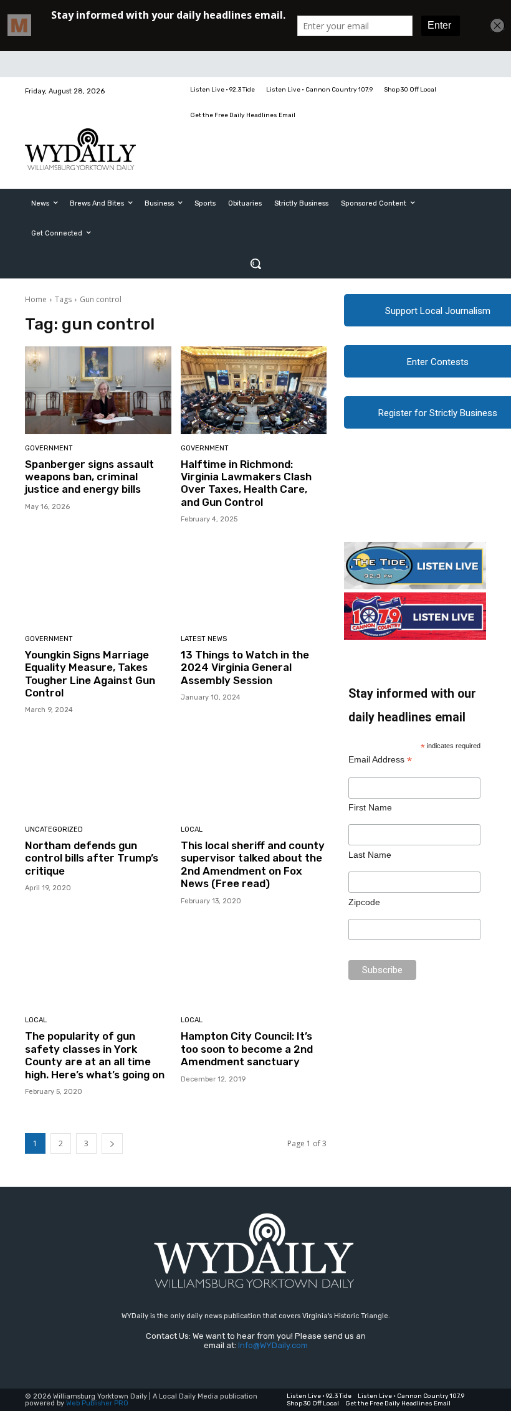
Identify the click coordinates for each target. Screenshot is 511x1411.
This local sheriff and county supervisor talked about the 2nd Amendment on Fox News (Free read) (253, 864)
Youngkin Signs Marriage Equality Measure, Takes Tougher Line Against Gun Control (90, 673)
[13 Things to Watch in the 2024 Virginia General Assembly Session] (254, 581)
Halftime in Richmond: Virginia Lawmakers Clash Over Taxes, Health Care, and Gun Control (246, 483)
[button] (255, 263)
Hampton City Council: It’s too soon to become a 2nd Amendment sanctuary (247, 1049)
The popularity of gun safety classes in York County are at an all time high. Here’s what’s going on (95, 1055)
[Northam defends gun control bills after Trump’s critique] (98, 771)
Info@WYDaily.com (273, 1345)
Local (192, 829)
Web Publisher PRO (97, 1403)
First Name (370, 807)
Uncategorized (54, 829)
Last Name (369, 855)
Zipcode (364, 902)
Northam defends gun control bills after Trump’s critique (91, 858)
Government (49, 448)
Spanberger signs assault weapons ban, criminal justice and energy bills (89, 477)
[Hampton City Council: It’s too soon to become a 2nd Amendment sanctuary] (254, 963)
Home (36, 299)
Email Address (380, 760)
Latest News (204, 638)
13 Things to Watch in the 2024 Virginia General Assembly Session (245, 667)
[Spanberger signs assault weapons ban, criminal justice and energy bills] (98, 390)
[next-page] (112, 1143)
